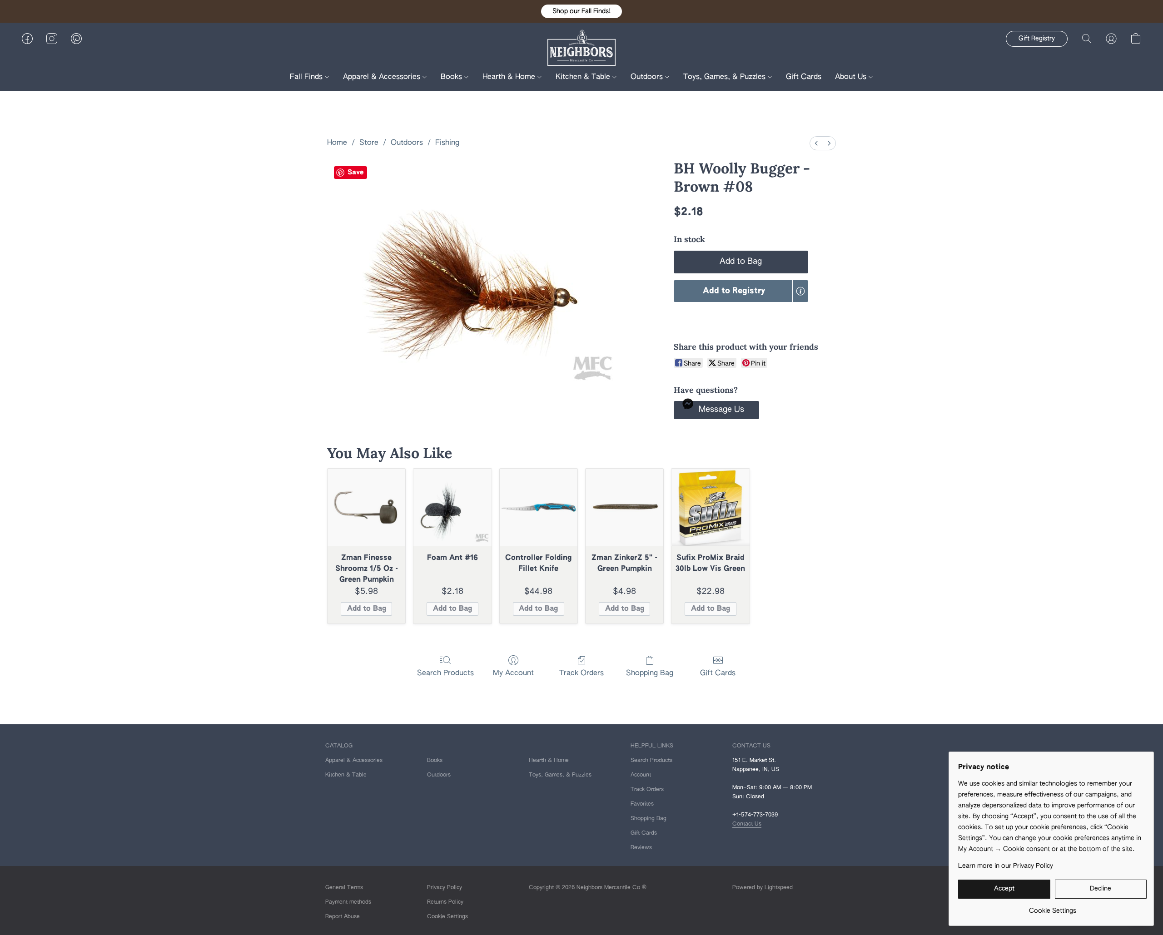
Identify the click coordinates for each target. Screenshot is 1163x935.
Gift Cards (803, 77)
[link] (1052, 907)
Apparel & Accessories (382, 77)
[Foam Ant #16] (452, 507)
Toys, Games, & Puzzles (725, 77)
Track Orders (581, 673)
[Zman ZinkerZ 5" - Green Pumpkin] (624, 507)
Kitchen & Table (584, 77)
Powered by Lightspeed (762, 887)
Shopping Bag (649, 673)
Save (356, 172)
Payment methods (348, 902)
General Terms (344, 887)
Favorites (642, 804)
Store (368, 143)
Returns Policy (445, 902)
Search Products (445, 673)
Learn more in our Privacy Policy (1005, 866)
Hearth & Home (509, 77)
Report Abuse (342, 917)
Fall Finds (307, 77)
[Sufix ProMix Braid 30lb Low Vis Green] (710, 507)
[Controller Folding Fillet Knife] (538, 507)
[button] (581, 11)
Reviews (641, 848)
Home (337, 143)
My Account (513, 673)
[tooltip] (800, 291)
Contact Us (746, 824)
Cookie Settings (447, 917)
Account (641, 775)
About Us (852, 77)
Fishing (447, 143)
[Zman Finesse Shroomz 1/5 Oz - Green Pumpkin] (366, 507)
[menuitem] (816, 143)
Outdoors (648, 77)
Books (452, 77)
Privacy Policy (444, 887)
